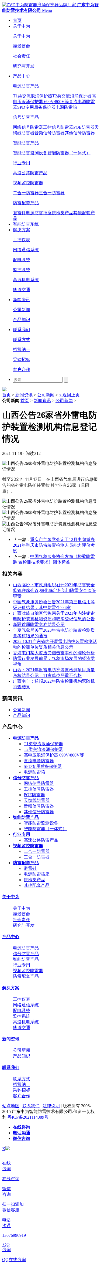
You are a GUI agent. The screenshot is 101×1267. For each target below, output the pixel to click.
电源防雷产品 (26, 86)
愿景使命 (21, 46)
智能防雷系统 (26, 224)
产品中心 (21, 76)
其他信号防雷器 (80, 133)
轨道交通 (21, 289)
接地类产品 (62, 212)
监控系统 (21, 269)
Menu (47, 10)
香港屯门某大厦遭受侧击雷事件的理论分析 (54, 652)
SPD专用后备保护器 (36, 107)
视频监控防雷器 (28, 182)
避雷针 (19, 212)
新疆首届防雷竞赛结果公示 (39, 624)
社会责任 (21, 56)
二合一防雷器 (26, 192)
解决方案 (21, 229)
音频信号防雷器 (49, 133)
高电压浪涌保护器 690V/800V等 (54, 755)
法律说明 (51, 1105)
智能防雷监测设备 (30, 153)
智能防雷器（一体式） (68, 153)
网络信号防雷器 (28, 127)
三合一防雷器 (52, 192)
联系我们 (21, 329)
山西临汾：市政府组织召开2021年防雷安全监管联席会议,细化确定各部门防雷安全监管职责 (54, 590)
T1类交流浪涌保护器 (32, 96)
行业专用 (21, 163)
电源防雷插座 (39, 212)
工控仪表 (21, 239)
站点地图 (10, 1105)
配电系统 (21, 259)
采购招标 (21, 359)
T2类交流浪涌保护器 (72, 96)
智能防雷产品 (26, 143)
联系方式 (21, 339)
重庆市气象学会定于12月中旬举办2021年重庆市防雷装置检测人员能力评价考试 (54, 545)
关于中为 (21, 26)
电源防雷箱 (66, 107)
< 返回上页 (69, 395)
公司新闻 (21, 309)
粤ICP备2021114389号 (28, 1117)
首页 (17, 20)
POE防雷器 (84, 127)
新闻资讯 (21, 299)
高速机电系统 (26, 279)
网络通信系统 (26, 249)
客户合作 (21, 369)
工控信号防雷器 (58, 127)
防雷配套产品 (26, 202)
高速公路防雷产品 (30, 173)
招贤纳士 (21, 349)
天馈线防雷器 (37, 800)
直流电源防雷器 (39, 760)
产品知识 (21, 319)
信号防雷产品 (26, 117)
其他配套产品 (37, 885)
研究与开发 (23, 66)
